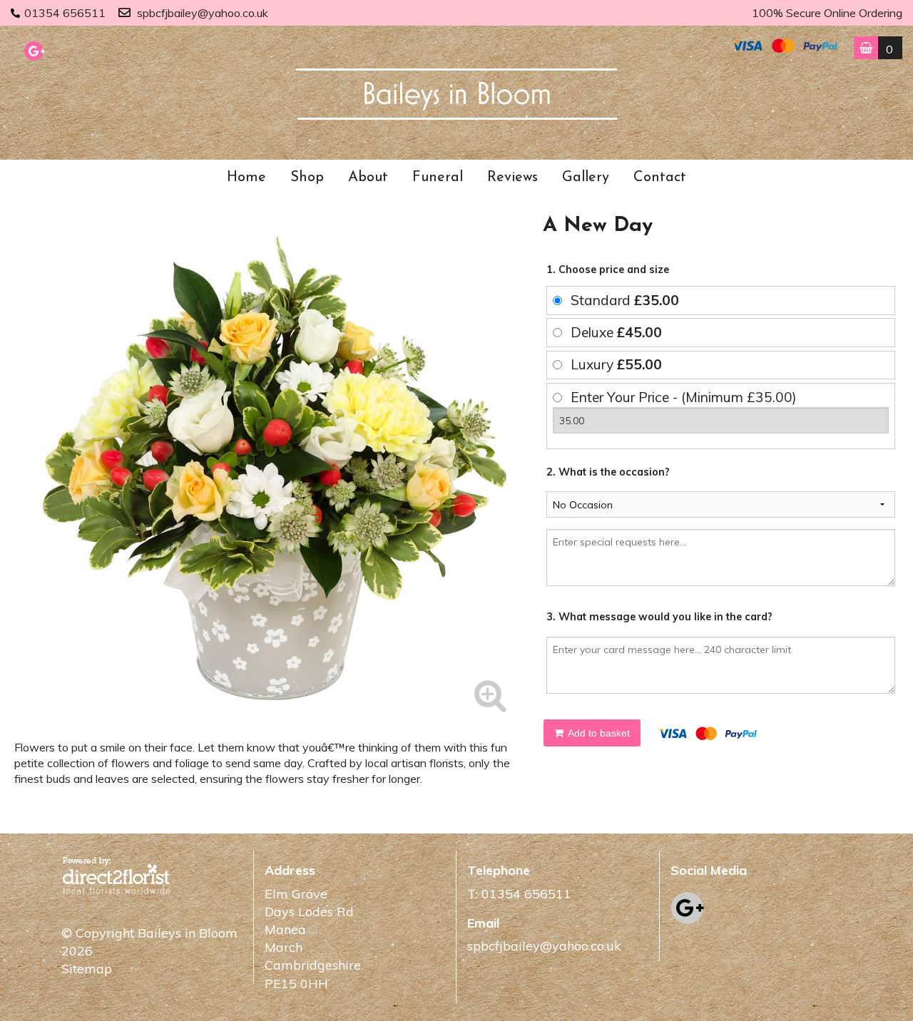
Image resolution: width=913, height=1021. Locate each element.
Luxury (616, 364)
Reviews (512, 177)
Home (246, 177)
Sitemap (86, 968)
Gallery (585, 177)
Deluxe (616, 332)
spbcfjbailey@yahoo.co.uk (202, 13)
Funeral (437, 177)
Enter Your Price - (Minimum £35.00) (684, 397)
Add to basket (598, 733)
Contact (659, 177)
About (368, 177)
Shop (307, 177)
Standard (625, 300)
